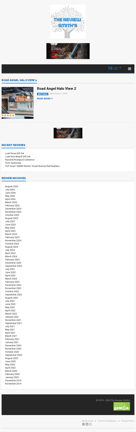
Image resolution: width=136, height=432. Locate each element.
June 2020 (10, 361)
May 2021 (10, 329)
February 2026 (12, 205)
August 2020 (11, 358)
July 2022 (10, 301)
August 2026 (11, 186)
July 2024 (10, 250)
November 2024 (13, 240)
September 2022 (13, 294)
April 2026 (10, 199)
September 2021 (13, 323)
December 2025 (13, 208)
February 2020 (12, 374)
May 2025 (10, 227)
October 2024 (12, 243)
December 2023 (13, 262)
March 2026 (11, 202)
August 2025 (11, 218)
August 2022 (11, 297)
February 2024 (12, 259)
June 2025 (10, 224)
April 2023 (10, 275)
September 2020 (13, 355)
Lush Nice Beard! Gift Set (17, 156)
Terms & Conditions (107, 421)
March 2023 (11, 278)
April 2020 (10, 367)
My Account (87, 421)
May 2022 (10, 307)
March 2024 (11, 256)
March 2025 (11, 234)
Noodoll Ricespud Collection (20, 159)
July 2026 (10, 189)
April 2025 (10, 231)
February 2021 (12, 339)
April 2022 (10, 310)
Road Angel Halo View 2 (19, 80)
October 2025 (12, 215)
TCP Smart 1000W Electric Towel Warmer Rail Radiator (32, 166)
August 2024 (11, 247)
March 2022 (11, 313)
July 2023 (10, 269)
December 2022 (13, 285)
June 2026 (10, 192)
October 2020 (12, 352)
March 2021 (11, 336)
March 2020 (11, 371)
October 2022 (12, 291)
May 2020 (10, 364)
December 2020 (13, 345)
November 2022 (13, 288)
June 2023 (10, 272)
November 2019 (13, 383)
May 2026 (10, 196)
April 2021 (10, 332)
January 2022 (12, 317)
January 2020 (12, 377)
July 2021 (10, 326)
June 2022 (10, 304)
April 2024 (10, 253)
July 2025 (10, 221)
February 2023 (12, 282)
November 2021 (13, 320)
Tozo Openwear (13, 163)
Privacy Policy (127, 421)
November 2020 (13, 348)
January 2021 (12, 342)
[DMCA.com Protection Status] (121, 406)
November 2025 (13, 212)
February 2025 (12, 237)
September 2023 (13, 266)
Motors (42, 94)
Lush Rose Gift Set (14, 153)
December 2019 (13, 380)
